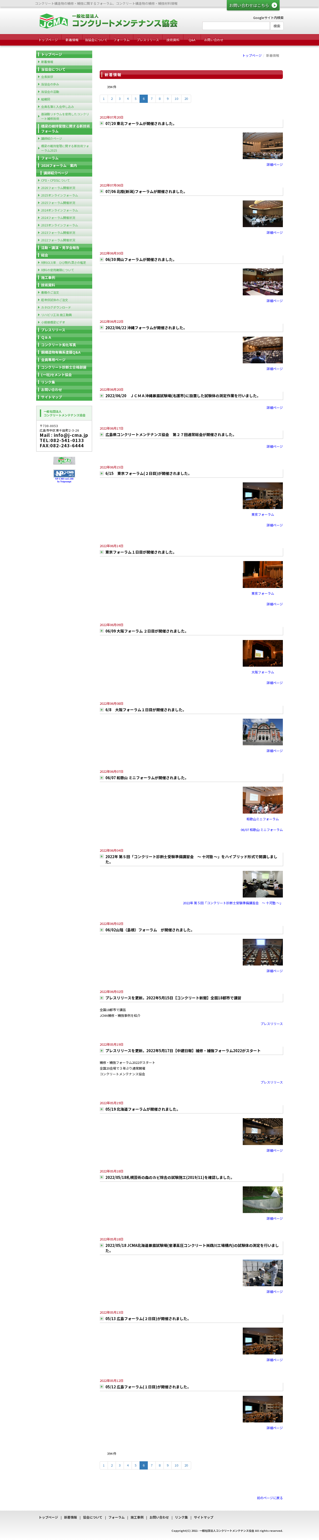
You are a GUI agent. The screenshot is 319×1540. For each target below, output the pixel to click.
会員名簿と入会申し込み (57, 106)
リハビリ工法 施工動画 (56, 315)
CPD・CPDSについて (55, 180)
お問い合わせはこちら (249, 5)
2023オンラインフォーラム (59, 225)
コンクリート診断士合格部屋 (63, 367)
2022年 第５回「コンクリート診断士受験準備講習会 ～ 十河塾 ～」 (233, 902)
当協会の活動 (50, 91)
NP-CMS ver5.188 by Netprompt (64, 480)
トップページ (48, 39)
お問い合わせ (214, 39)
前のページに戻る (270, 1497)
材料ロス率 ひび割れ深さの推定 (63, 262)
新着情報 (72, 39)
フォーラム (121, 39)
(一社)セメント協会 (56, 374)
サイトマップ (51, 396)
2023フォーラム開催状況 (58, 232)
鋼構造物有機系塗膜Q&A (60, 352)
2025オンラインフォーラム (59, 195)
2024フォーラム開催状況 (58, 217)
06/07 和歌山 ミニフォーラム (262, 829)
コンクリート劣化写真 (58, 344)
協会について (92, 1517)
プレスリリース (148, 39)
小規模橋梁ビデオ (53, 322)
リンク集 (48, 382)
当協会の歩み (50, 84)
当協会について (96, 39)
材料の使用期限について (57, 270)
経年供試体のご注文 (54, 300)
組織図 (45, 99)
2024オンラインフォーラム (59, 210)
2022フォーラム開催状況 (58, 240)
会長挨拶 (47, 76)
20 (186, 98)
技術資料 (172, 39)
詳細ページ (275, 164)
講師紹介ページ (51, 138)
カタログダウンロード (56, 307)
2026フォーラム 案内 (59, 165)
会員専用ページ (53, 359)
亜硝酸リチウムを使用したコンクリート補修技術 (65, 116)
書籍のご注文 (50, 292)
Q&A (192, 39)
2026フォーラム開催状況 (58, 188)
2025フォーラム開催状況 (58, 202)
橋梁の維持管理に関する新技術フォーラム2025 (65, 148)
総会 (44, 255)
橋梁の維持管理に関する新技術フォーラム (65, 128)
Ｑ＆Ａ (46, 337)
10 (176, 98)
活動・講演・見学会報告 (60, 247)
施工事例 (48, 277)
